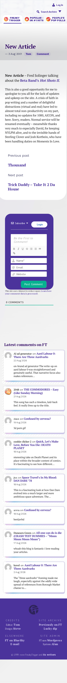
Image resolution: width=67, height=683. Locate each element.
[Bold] (14, 249)
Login (39, 224)
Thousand (17, 165)
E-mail (14, 644)
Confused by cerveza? (37, 419)
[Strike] (27, 249)
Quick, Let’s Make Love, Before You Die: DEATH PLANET (36, 445)
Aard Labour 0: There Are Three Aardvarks (34, 355)
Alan (55, 644)
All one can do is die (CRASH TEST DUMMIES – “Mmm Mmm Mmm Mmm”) (38, 536)
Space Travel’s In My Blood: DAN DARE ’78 (35, 479)
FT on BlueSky (15, 640)
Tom (28, 54)
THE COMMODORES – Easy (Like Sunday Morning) (36, 391)
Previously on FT (50, 624)
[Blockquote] (40, 249)
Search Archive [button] (49, 11)
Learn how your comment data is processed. (28, 292)
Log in (59, 5)
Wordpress (54, 640)
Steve (17, 628)
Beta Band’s (39, 80)
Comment (43, 54)
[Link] (14, 253)
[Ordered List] (31, 249)
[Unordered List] (35, 249)
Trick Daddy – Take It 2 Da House (31, 187)
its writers (49, 654)
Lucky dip (50, 628)
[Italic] (18, 249)
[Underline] (22, 249)
